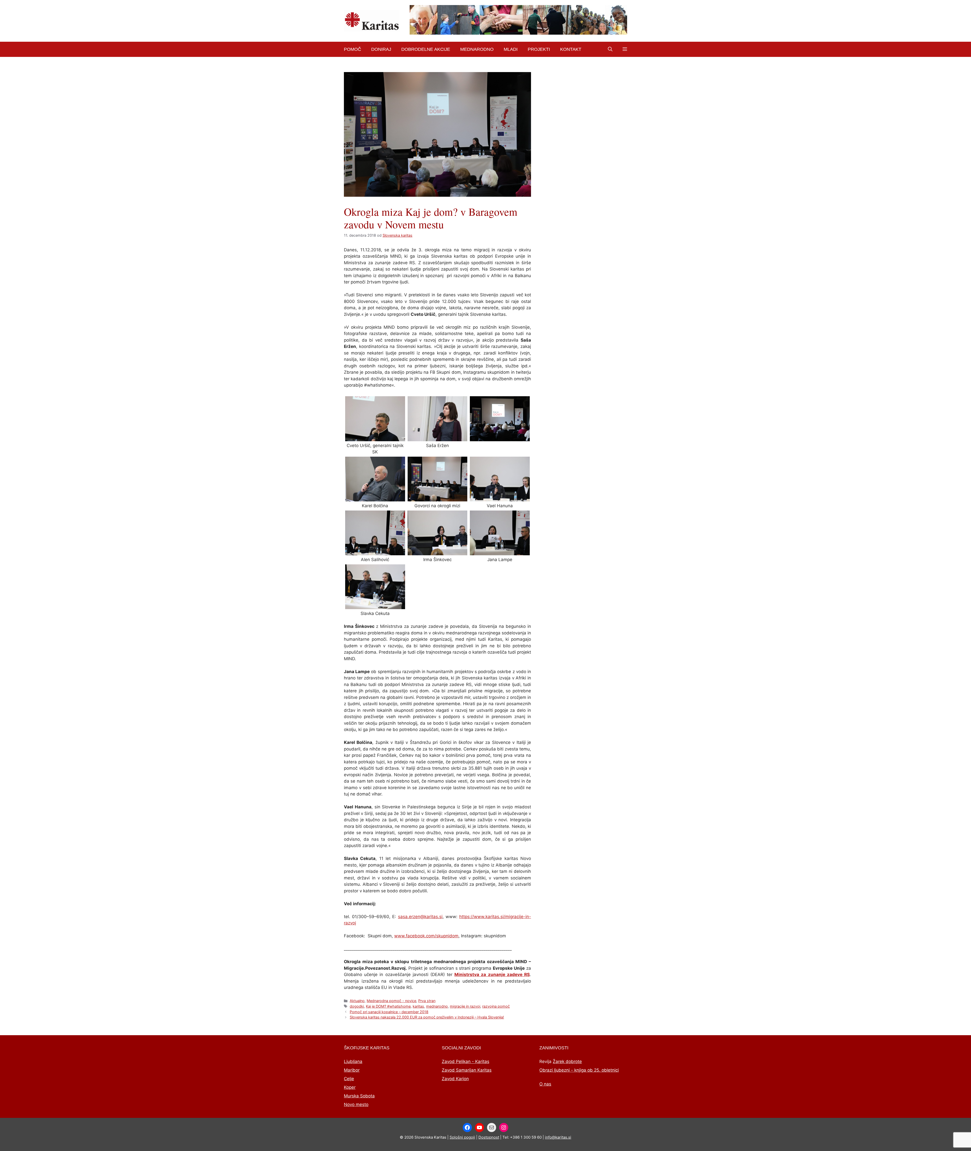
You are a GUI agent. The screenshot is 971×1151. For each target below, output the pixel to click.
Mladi (511, 49)
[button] (610, 49)
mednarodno (437, 1006)
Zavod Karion (455, 1078)
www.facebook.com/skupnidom (426, 935)
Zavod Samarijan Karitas (467, 1070)
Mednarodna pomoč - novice (391, 1001)
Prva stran (426, 1001)
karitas (418, 1006)
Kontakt (570, 49)
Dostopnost (488, 1137)
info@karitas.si (558, 1137)
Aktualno (357, 1001)
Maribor (352, 1070)
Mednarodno (477, 49)
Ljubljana (353, 1061)
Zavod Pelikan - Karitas (465, 1061)
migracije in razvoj (465, 1006)
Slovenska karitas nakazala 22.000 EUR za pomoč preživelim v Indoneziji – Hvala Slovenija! (427, 1017)
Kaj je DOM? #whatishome (388, 1006)
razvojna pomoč (496, 1006)
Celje (349, 1078)
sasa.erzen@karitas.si (420, 916)
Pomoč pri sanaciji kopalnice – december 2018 (389, 1012)
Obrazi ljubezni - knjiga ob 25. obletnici (579, 1070)
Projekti (539, 49)
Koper (350, 1087)
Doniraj (381, 49)
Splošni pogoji (462, 1137)
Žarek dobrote (567, 1061)
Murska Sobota (359, 1095)
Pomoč (352, 49)
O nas (545, 1084)
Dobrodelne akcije (425, 49)
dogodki (357, 1006)
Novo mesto (356, 1104)
